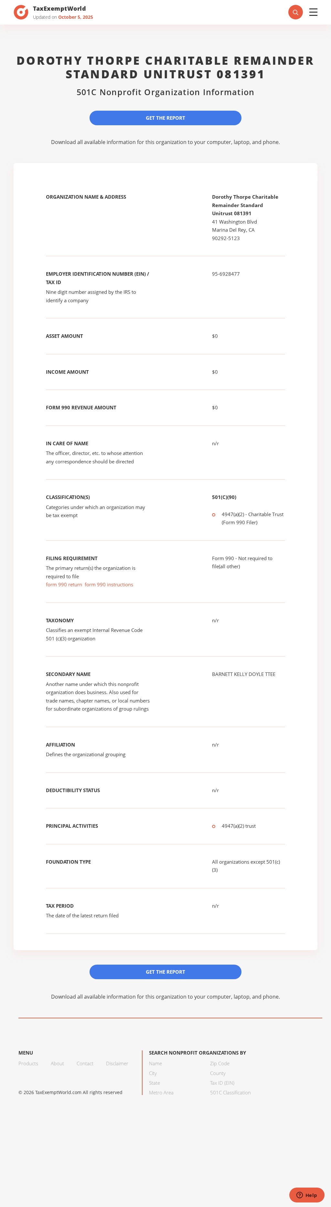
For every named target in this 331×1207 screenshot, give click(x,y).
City (153, 1073)
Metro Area (161, 1092)
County (218, 1073)
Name (155, 1063)
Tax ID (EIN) (222, 1083)
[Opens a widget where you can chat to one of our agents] (307, 1196)
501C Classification (230, 1092)
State (154, 1083)
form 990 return (64, 584)
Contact (85, 1063)
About (57, 1063)
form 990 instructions (109, 584)
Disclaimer (117, 1063)
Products (28, 1063)
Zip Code (220, 1063)
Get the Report (165, 118)
